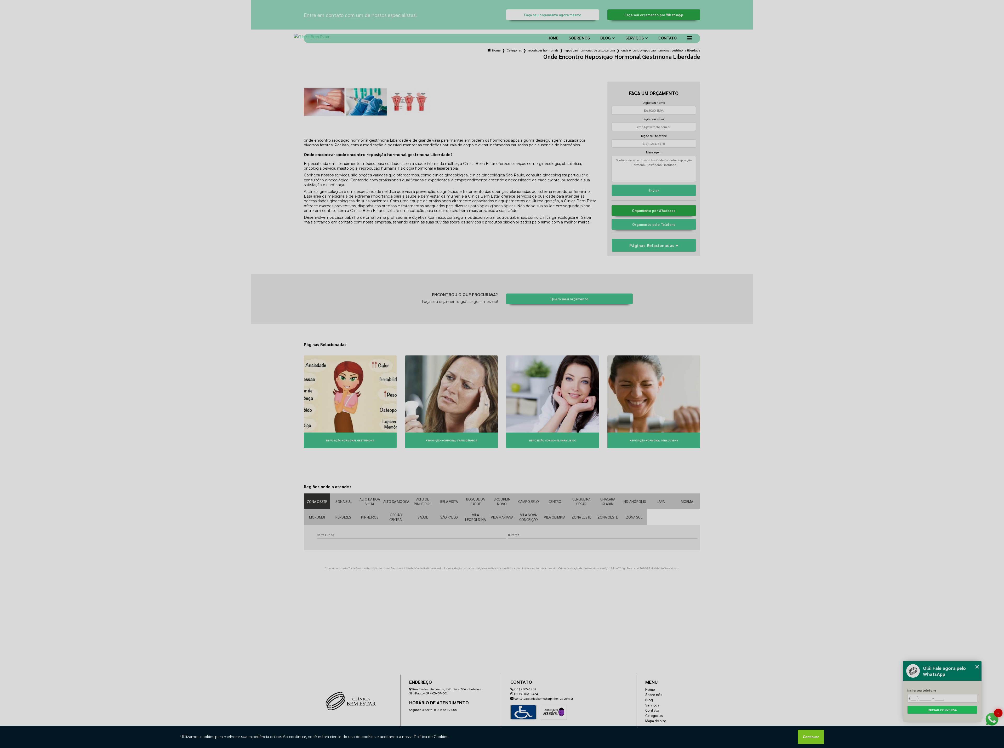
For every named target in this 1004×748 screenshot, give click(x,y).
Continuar (811, 737)
